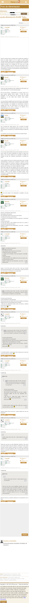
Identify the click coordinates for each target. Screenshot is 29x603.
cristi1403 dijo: (3, 431)
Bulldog (16, 577)
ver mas (23, 31)
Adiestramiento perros (7, 575)
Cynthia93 (7, 314)
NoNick (6, 115)
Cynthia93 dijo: (3, 372)
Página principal (3, 9)
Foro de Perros (14, 574)
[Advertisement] (12, 47)
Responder (26, 19)
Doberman (6, 580)
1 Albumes (23, 314)
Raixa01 (6, 77)
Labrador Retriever (12, 580)
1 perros (24, 29)
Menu (7, 2)
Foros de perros (9, 9)
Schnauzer (19, 578)
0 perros (24, 203)
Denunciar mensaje (10, 71)
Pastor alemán (11, 577)
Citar (3, 71)
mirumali (7, 201)
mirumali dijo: (3, 245)
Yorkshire (5, 578)
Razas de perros (7, 574)
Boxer (9, 578)
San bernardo (13, 578)
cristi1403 (7, 27)
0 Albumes (23, 28)
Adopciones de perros (17, 575)
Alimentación (15, 9)
